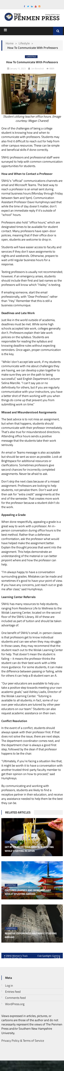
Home (9, 43)
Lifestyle (24, 43)
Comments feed (15, 998)
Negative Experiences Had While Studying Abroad (31, 935)
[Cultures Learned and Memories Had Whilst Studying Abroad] (32, 880)
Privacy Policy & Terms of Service (22, 1040)
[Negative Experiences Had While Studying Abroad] (32, 923)
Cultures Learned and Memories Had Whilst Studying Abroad (28, 892)
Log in (9, 985)
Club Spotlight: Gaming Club (48, 956)
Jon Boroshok (37, 68)
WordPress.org (14, 1004)
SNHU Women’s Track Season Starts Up (16, 956)
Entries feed (13, 992)
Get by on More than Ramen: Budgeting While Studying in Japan (29, 849)
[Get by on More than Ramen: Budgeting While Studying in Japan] (32, 837)
